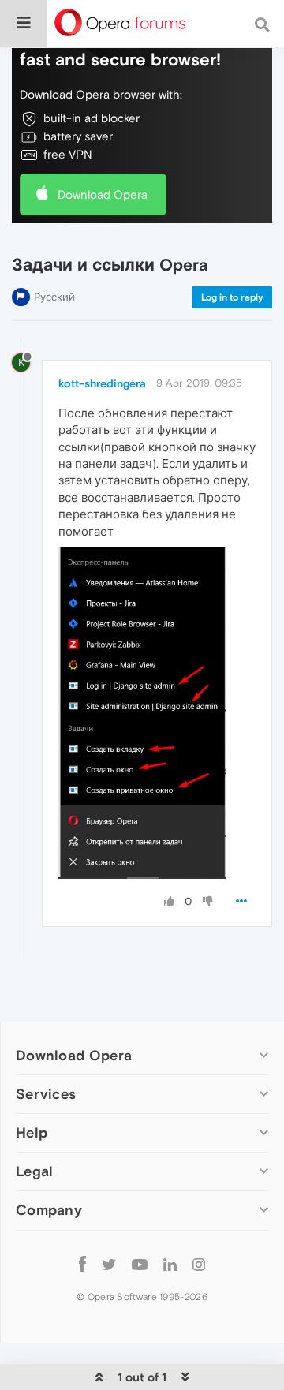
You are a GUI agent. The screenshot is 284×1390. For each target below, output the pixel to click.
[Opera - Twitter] (109, 1264)
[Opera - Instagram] (199, 1264)
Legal (35, 1171)
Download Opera (103, 194)
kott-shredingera (102, 383)
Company (49, 1209)
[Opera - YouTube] (139, 1264)
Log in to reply (232, 297)
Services (46, 1093)
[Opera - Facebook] (82, 1264)
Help (31, 1132)
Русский (54, 297)
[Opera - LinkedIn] (170, 1264)
